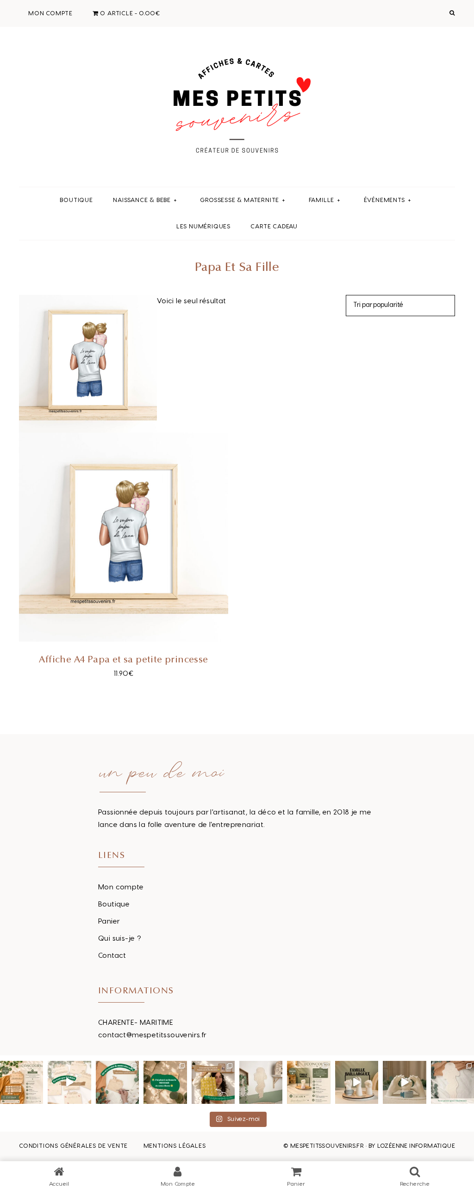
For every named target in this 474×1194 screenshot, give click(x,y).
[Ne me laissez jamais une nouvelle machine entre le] (452, 1082)
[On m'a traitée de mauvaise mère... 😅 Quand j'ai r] (117, 1082)
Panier (109, 921)
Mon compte (120, 887)
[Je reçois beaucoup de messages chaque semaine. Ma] (165, 1082)
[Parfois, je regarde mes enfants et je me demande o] (260, 1082)
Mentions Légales (174, 1146)
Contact (112, 955)
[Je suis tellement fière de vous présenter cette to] (404, 1082)
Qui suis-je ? (119, 938)
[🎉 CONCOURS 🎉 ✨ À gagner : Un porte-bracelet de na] (308, 1082)
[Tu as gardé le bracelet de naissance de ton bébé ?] (356, 1082)
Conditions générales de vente (73, 1146)
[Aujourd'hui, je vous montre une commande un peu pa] (69, 1082)
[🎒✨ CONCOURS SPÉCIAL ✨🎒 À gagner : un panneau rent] (21, 1082)
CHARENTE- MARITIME (135, 1022)
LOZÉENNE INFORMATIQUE (416, 1146)
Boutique (114, 904)
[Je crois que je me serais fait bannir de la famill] (213, 1082)
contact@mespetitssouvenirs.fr (152, 1035)
